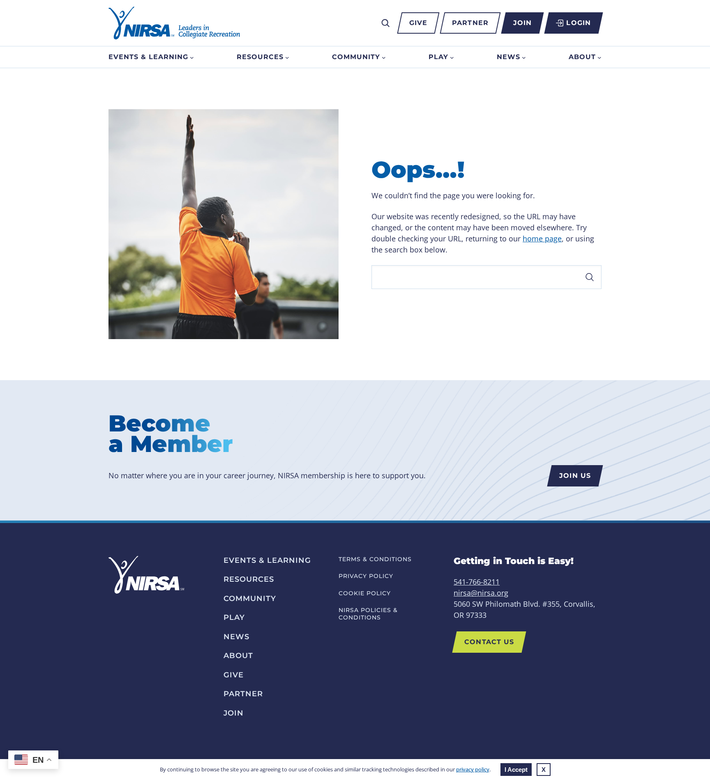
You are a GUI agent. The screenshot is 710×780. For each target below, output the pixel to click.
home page (542, 238)
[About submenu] (599, 57)
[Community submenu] (384, 57)
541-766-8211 (477, 582)
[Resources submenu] (287, 57)
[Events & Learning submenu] (192, 57)
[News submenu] (524, 57)
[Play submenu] (452, 57)
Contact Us (489, 642)
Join (522, 23)
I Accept (516, 769)
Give (418, 23)
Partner (470, 23)
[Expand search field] (385, 23)
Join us (575, 475)
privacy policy (472, 769)
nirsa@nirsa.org (481, 593)
